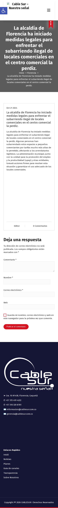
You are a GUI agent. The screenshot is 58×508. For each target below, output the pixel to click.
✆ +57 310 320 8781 (12, 404)
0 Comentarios (40, 226)
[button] (3, 10)
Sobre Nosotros (11, 477)
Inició (6, 454)
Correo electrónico (13, 290)
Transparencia (11, 473)
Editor (17, 226)
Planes (7, 464)
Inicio (21, 73)
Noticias (7, 459)
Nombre (8, 277)
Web (6, 302)
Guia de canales (11, 468)
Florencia (31, 73)
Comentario (10, 259)
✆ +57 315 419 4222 (12, 400)
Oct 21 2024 (11, 108)
